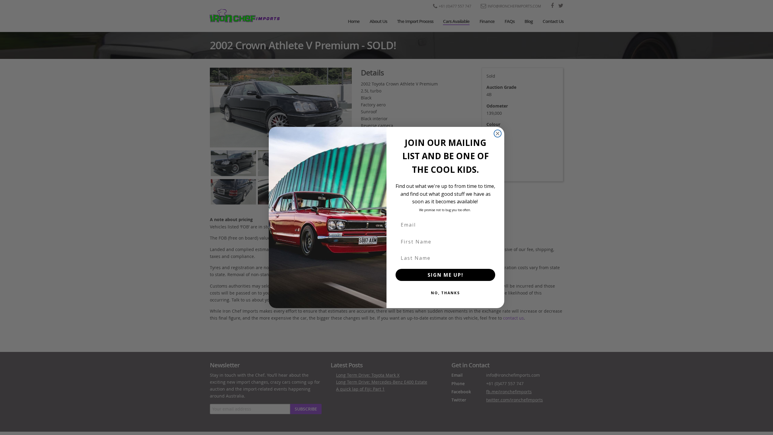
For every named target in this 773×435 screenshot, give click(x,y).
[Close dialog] (497, 133)
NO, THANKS (445, 292)
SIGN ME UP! (445, 275)
